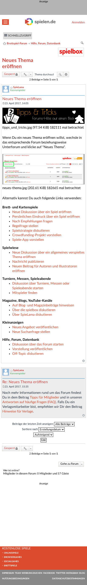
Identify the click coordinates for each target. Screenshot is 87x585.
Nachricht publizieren (28, 261)
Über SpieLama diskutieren (32, 314)
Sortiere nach (30, 429)
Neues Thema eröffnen (21, 99)
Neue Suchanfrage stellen (31, 332)
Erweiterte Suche (66, 74)
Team (18, 573)
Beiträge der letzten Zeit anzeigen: (33, 423)
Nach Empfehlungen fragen (32, 221)
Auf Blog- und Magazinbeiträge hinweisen (43, 305)
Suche (60, 74)
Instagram (72, 573)
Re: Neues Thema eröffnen (25, 382)
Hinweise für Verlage (17, 411)
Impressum (8, 573)
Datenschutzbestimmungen (68, 579)
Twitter (60, 573)
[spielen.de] (40, 24)
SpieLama (18, 87)
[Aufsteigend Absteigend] (43, 435)
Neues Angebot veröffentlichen (35, 327)
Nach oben (83, 361)
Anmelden (78, 22)
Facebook (49, 573)
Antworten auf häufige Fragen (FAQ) (29, 402)
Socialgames (11, 561)
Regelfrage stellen (25, 226)
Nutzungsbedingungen (15, 579)
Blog (82, 573)
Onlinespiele (11, 553)
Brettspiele (10, 566)
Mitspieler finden (24, 293)
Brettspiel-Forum (17, 43)
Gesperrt (9, 74)
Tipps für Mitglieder (44, 397)
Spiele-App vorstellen (28, 239)
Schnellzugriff (19, 35)
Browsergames (13, 557)
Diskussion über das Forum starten (38, 344)
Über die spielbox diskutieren (33, 310)
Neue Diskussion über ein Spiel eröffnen (41, 212)
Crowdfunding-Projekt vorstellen (36, 235)
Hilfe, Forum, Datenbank (45, 43)
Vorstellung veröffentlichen (32, 349)
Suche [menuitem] (82, 43)
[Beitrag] (3, 103)
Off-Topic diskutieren (28, 353)
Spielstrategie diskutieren (31, 230)
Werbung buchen (32, 573)
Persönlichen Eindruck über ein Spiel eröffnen (46, 216)
